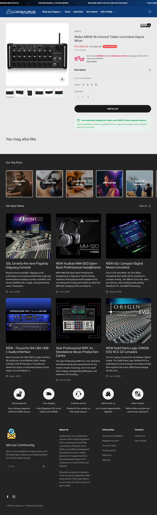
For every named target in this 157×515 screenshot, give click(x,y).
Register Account (110, 440)
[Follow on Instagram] (13, 496)
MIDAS (77, 31)
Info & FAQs (106, 11)
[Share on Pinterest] (92, 85)
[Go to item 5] (49, 93)
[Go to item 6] (59, 93)
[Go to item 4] (39, 93)
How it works (92, 61)
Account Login (109, 445)
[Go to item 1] (10, 93)
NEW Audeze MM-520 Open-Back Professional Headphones (78, 265)
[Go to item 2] (20, 93)
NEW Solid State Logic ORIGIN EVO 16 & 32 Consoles (127, 349)
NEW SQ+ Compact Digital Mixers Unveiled (124, 265)
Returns (106, 460)
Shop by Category (51, 11)
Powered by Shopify (34, 505)
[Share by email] (96, 85)
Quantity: (78, 91)
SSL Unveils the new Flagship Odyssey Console (27, 265)
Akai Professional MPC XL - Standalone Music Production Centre (77, 351)
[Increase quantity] (88, 97)
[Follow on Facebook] (7, 496)
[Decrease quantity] (78, 97)
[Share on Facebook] (83, 85)
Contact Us (140, 436)
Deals (68, 11)
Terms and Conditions (112, 436)
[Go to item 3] (29, 93)
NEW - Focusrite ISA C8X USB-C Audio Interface (27, 349)
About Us (106, 455)
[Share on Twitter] (88, 85)
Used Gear (78, 11)
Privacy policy (109, 450)
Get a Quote (92, 11)
